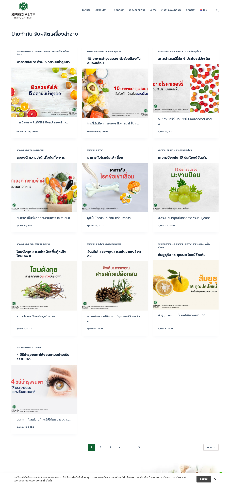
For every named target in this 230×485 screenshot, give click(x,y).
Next (209, 447)
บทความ (38, 51)
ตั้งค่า (49, 480)
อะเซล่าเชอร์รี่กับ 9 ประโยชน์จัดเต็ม (184, 58)
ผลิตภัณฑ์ (119, 10)
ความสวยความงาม (25, 51)
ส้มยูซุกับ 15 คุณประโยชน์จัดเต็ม (182, 254)
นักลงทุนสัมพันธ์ (136, 10)
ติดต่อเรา (190, 10)
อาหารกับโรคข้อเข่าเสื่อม (105, 157)
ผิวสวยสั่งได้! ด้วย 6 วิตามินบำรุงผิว (43, 61)
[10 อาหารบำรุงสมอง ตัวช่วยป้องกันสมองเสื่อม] (115, 93)
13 (138, 447)
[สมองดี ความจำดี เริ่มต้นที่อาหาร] (44, 187)
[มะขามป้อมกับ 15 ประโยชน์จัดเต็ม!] (186, 187)
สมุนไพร (171, 150)
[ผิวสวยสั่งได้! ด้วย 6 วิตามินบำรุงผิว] (44, 92)
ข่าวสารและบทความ (171, 10)
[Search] (217, 10)
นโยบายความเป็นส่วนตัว (139, 477)
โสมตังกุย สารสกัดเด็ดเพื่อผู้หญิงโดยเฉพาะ (41, 253)
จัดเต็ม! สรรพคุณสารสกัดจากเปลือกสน (114, 253)
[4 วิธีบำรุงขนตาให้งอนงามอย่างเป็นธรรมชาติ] (44, 389)
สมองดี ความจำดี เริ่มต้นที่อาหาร (41, 157)
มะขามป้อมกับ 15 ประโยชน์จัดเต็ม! (183, 157)
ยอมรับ (204, 479)
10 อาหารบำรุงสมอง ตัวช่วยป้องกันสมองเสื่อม (114, 61)
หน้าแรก (86, 10)
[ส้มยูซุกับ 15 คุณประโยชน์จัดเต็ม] (186, 285)
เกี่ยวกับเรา (100, 10)
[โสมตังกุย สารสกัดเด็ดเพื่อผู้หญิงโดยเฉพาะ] (44, 286)
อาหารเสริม (57, 51)
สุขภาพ (46, 51)
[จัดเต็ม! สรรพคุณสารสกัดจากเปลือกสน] (115, 286)
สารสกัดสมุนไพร (193, 51)
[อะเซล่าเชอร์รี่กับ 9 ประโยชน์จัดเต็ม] (186, 88)
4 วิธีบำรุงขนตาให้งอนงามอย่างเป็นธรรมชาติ (43, 357)
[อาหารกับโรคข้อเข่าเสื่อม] (115, 187)
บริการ (153, 10)
